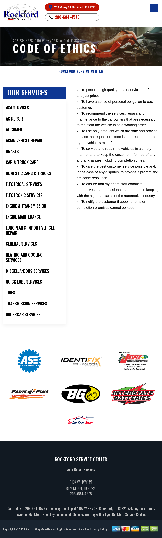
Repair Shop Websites (39, 529)
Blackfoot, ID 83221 (69, 40)
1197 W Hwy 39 (45, 40)
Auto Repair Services (81, 469)
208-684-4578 (67, 17)
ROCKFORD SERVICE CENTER (81, 71)
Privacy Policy (98, 529)
